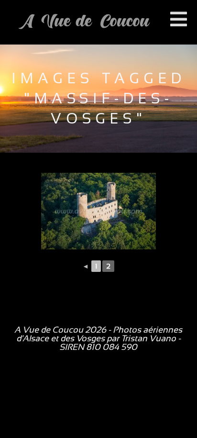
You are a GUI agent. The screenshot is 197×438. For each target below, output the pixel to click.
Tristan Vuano (148, 338)
